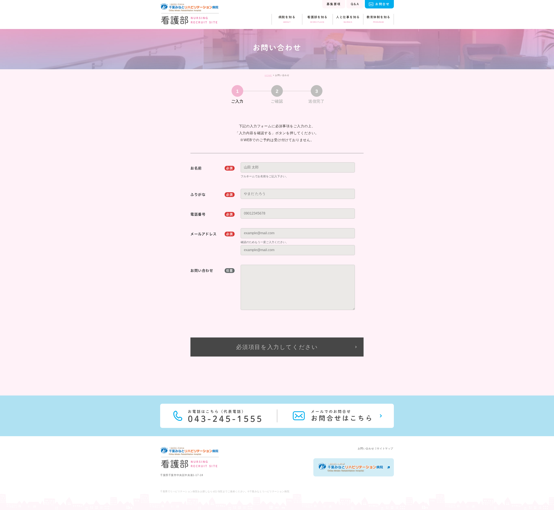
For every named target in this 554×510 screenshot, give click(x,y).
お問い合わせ (366, 448)
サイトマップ (385, 448)
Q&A (355, 4)
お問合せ (382, 4)
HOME (268, 75)
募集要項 (334, 4)
